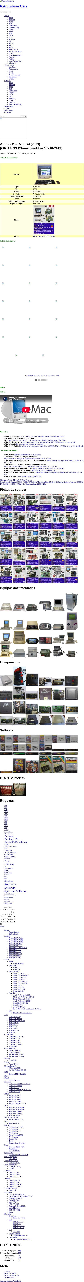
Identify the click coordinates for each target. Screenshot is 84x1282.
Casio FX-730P (14, 1200)
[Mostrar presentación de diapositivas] (42, 375)
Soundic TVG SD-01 (16, 1054)
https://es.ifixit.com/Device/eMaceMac (27, 455)
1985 (5, 816)
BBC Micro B (14, 934)
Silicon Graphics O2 (16, 1119)
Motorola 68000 (14, 971)
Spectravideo (13, 49)
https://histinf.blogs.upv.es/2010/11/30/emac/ (48, 468)
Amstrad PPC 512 (15, 950)
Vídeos (6, 108)
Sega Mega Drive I (15, 1111)
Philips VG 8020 (14, 1098)
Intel (10, 1011)
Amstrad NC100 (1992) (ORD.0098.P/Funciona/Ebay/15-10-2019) (29, 482)
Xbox (11, 1212)
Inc (5, 866)
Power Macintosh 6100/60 (22, 999)
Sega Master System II (16, 1109)
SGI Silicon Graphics (11, 1117)
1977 (5, 806)
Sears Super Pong (15, 1017)
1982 (5, 810)
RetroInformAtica (13, 6)
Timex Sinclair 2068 (16, 1135)
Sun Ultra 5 (13, 1159)
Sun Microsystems (15, 51)
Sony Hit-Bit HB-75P (16, 1147)
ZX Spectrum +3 (14, 1131)
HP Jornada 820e (15, 1068)
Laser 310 (12, 1190)
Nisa (10, 1230)
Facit (10, 1220)
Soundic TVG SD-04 (16, 1056)
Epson (11, 31)
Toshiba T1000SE (15, 1184)
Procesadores (13, 69)
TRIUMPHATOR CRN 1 (22, 1239)
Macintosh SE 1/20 (19, 977)
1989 (5, 824)
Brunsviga (12, 1216)
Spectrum (12, 98)
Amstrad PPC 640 (15, 952)
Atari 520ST (13, 1029)
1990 (6, 826)
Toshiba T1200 (14, 1182)
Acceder (7, 1271)
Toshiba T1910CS (15, 1186)
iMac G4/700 (17, 1005)
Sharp (6, 1121)
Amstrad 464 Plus (15, 956)
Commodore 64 (14, 1040)
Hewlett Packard (10, 1066)
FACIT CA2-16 (18, 1228)
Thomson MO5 (14, 1172)
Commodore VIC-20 (16, 1036)
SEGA (11, 43)
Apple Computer (10, 846)
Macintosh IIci (18, 985)
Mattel (11, 35)
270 (19, 1258)
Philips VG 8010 (14, 1096)
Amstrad (12, 20)
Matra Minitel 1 (14, 1208)
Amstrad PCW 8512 (16, 940)
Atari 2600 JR (13, 1023)
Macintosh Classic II (20, 983)
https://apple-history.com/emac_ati (43, 470)
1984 (6, 814)
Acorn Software (8, 832)
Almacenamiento (14, 75)
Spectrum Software (15, 891)
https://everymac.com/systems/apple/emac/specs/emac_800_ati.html (27, 459)
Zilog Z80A (8, 903)
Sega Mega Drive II (15, 1113)
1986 (6, 818)
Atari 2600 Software (10, 852)
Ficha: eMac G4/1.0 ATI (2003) (44, 236)
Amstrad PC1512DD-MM (18, 948)
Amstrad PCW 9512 (16, 942)
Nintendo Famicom (15, 1086)
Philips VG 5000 (14, 1100)
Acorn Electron (14, 932)
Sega (5, 878)
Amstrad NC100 (14, 958)
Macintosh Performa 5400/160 (23, 997)
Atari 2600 (8, 850)
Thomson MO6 (14, 1174)
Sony (10, 45)
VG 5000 (6, 899)
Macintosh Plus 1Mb (20, 981)
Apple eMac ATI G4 (15, 480)
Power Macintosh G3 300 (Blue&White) (27, 1009)
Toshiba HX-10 (14, 1180)
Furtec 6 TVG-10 (15, 1050)
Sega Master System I (16, 1107)
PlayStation (13, 1149)
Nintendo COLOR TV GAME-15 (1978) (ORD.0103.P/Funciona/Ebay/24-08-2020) (41, 483)
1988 (5, 822)
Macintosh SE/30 (19, 979)
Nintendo (12, 39)
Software (7, 81)
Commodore (13, 26)
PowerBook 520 (18, 991)
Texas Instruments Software (11, 895)
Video (11, 71)
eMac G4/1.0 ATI (19, 1007)
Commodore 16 (14, 1038)
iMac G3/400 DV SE (20, 1003)
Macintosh (8, 868)
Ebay (24, 480)
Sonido (11, 73)
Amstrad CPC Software (15, 841)
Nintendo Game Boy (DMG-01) (20, 1090)
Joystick (11, 79)
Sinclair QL (13, 1139)
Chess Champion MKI (16, 1194)
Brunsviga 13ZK (19, 1218)
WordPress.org (9, 1277)
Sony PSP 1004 (14, 1151)
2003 (2, 480)
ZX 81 (11, 1141)
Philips (11, 41)
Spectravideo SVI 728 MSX (18, 1155)
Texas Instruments (15, 55)
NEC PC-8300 (14, 1204)
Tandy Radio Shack (11, 1161)
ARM (11, 961)
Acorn (11, 18)
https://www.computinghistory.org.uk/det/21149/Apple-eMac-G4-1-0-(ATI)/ (30, 466)
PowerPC (12, 993)
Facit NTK (17, 1224)
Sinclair (11, 47)
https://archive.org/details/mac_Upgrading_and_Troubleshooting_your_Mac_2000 (37, 440)
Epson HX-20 (13, 1064)
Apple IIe (16, 969)
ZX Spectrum (13, 1137)
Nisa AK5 (16, 1232)
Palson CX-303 (14, 1052)
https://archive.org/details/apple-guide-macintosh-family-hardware (41, 436)
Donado (7, 859)
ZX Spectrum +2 (14, 1129)
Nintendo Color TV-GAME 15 (19, 1084)
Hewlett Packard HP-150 (17, 1070)
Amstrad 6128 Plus (15, 954)
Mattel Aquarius (14, 1080)
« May (2, 926)
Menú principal (5, 12)
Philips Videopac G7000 (17, 1103)
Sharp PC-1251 (14, 1123)
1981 (5, 808)
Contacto (7, 112)
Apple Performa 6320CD (22, 1001)
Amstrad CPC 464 (15, 944)
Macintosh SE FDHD (20, 975)
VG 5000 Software (9, 901)
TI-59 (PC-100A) (15, 1167)
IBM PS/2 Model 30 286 (17, 1074)
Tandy (11, 53)
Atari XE (12, 1032)
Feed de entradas (10, 1273)
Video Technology (15, 61)
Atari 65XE (13, 1027)
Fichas (6, 16)
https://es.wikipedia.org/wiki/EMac (30, 476)
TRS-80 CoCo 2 (14, 1163)
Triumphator (13, 1238)
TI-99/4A (12, 1169)
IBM (10, 33)
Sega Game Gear (15, 1115)
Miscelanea (13, 63)
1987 (6, 820)
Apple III (16, 967)
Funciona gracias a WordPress (10, 1281)
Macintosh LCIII (19, 989)
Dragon (11, 29)
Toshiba (11, 59)
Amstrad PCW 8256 (16, 938)
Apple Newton (18, 963)
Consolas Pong (14, 27)
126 (19, 1253)
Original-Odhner (14, 1234)
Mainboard (12, 67)
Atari (10, 24)
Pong (5, 876)
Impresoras (12, 77)
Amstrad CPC (11, 839)
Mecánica (7, 1214)
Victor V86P (13, 1202)
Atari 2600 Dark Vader (17, 1021)
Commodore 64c (14, 1042)
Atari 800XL (13, 1025)
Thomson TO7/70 (15, 1176)
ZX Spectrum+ (14, 1133)
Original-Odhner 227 (20, 1236)
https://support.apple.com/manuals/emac (30, 444)
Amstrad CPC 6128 (15, 946)
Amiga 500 (13, 1046)
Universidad (8, 898)
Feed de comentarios (11, 1275)
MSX (11, 37)
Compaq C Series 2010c (17, 1206)
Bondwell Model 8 (15, 1198)
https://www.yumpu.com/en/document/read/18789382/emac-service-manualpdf (48, 442)
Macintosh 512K (19, 973)
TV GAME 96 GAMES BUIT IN (21, 1196)
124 (19, 1251)
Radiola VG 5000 (15, 1101)
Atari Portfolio (14, 1030)
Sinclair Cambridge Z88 (17, 1143)
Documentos (8, 106)
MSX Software (8, 872)
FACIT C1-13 (18, 1222)
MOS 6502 (13, 965)
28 (19, 1255)
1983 (6, 812)
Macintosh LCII (18, 987)
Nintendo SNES (14, 1092)
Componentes (9, 65)
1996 (5, 828)
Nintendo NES (14, 1088)
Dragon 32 (12, 1060)
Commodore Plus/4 (15, 1044)
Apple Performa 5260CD (22, 995)
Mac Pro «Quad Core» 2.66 (22, 1013)
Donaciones (8, 110)
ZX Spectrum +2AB (16, 1127)
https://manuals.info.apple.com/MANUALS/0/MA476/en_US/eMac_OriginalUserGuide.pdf (51, 446)
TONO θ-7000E (14, 1210)
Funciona (29, 480)
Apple (11, 22)
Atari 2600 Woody (15, 1019)
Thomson (12, 57)
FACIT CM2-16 (18, 1226)
